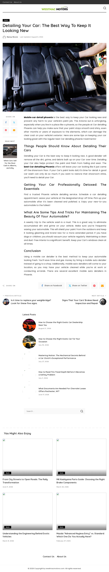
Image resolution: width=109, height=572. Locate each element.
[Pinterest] (6, 130)
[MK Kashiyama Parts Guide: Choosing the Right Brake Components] (81, 457)
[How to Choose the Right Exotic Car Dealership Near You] (29, 325)
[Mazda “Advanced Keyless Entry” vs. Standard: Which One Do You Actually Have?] (81, 511)
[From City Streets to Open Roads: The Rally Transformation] (28, 457)
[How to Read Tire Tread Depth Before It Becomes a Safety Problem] (29, 375)
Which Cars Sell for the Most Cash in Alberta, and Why (9, 164)
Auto (6, 20)
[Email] (14, 130)
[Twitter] (14, 122)
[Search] (104, 8)
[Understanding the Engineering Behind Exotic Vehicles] (28, 511)
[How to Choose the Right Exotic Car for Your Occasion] (29, 342)
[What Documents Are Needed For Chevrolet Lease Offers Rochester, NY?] (29, 391)
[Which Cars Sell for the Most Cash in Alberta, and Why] (10, 151)
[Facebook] (6, 122)
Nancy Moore (12, 37)
